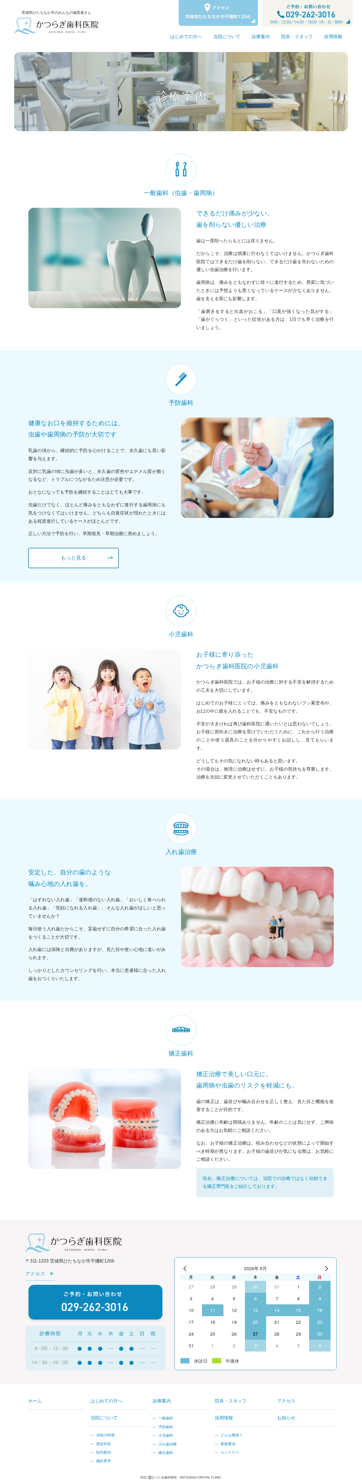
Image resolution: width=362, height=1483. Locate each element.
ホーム (35, 1400)
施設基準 (103, 1461)
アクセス (35, 1273)
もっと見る (73, 558)
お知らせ (286, 1417)
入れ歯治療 (167, 1444)
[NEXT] (325, 1268)
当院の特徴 (105, 1435)
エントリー (230, 1452)
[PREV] (185, 1268)
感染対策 (103, 1444)
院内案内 (103, 1452)
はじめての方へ (186, 36)
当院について (226, 36)
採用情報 (333, 36)
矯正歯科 (165, 1452)
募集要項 (228, 1444)
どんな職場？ (232, 1435)
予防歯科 (165, 1427)
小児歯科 (165, 1435)
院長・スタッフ (297, 36)
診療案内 (261, 36)
